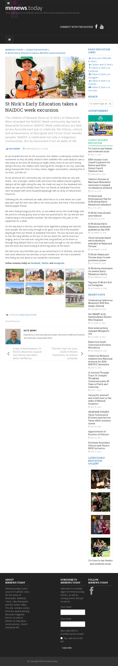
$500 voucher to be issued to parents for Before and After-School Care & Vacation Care (99, 165)
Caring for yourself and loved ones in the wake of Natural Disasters (99, 399)
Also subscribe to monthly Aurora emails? (72, 632)
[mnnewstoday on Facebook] (96, 26)
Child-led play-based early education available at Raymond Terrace (100, 242)
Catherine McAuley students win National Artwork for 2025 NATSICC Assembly (100, 360)
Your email (66, 618)
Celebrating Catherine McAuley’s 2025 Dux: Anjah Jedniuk (100, 303)
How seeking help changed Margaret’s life (98, 331)
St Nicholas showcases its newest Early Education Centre (100, 271)
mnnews (24, 7)
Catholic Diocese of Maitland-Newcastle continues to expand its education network (100, 183)
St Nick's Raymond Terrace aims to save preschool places (99, 257)
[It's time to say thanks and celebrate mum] (100, 479)
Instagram (59, 263)
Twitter (45, 263)
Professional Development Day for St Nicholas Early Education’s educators (99, 200)
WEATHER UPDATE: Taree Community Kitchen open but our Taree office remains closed (99, 417)
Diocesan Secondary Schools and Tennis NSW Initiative (99, 445)
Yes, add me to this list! (72, 640)
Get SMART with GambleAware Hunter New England (100, 317)
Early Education (28, 314)
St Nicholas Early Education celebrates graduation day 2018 (99, 226)
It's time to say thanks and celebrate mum (100, 150)
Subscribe (67, 647)
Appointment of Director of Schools (98, 433)
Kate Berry (30, 330)
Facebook (35, 263)
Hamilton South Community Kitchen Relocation (99, 344)
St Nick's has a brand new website (99, 214)
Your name (66, 606)
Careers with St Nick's (102, 64)
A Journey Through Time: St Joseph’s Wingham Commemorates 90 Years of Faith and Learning (98, 379)
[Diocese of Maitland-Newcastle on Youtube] (102, 26)
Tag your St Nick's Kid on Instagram (100, 284)
